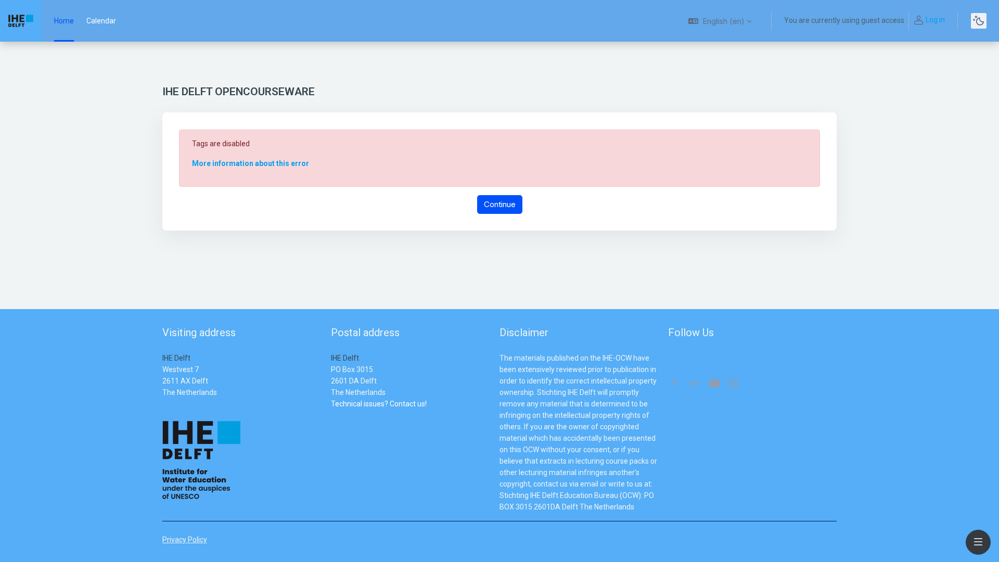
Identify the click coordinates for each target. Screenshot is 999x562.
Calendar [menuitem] (101, 21)
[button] (720, 20)
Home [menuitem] (64, 21)
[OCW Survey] (331, 415)
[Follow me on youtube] (714, 384)
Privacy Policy (184, 539)
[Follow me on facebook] (673, 383)
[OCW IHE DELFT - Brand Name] (21, 21)
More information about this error (250, 163)
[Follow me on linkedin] (694, 383)
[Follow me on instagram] (734, 384)
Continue (500, 204)
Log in (935, 20)
